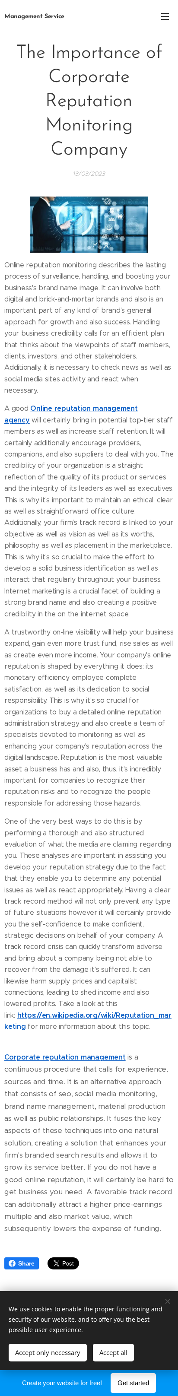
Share (26, 1263)
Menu (165, 16)
